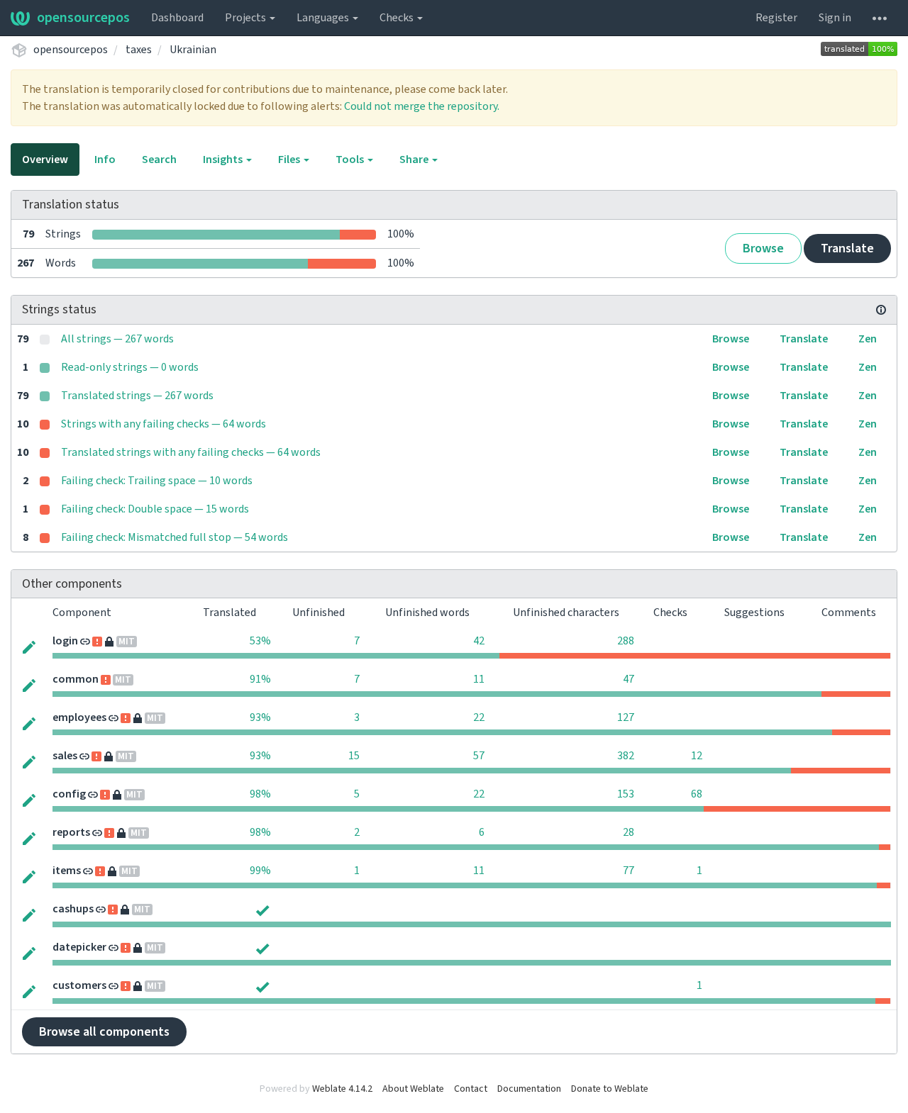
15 (354, 756)
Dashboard (177, 18)
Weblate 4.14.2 (342, 1089)
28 (628, 832)
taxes (139, 49)
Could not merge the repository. (421, 106)
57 (479, 756)
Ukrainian (193, 49)
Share (415, 159)
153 (625, 794)
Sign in (835, 18)
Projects (246, 18)
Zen (867, 339)
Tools (351, 159)
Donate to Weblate (609, 1089)
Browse (763, 248)
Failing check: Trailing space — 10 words (157, 480)
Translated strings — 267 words (137, 395)
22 (479, 717)
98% (260, 794)
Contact (470, 1089)
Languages (324, 18)
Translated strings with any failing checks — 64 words (191, 452)
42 (479, 641)
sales (64, 756)
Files (290, 159)
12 (696, 756)
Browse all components (104, 1032)
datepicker (79, 947)
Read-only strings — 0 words (130, 367)
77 (628, 870)
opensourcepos (83, 18)
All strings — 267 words (117, 339)
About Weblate (413, 1089)
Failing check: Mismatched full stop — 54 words (174, 537)
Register (776, 18)
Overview (45, 159)
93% (260, 717)
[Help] (879, 17)
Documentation (529, 1089)
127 (625, 717)
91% (260, 679)
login (65, 641)
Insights (224, 159)
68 (696, 794)
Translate (847, 248)
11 (479, 679)
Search (159, 159)
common (75, 679)
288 (625, 641)
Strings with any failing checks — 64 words (163, 424)
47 (628, 679)
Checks (398, 18)
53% (260, 641)
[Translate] (29, 645)
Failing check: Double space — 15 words (155, 509)
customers (79, 985)
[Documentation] (881, 310)
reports (71, 832)
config (69, 794)
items (66, 870)
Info (105, 159)
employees (79, 717)
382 (625, 756)
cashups (73, 909)
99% (260, 870)
